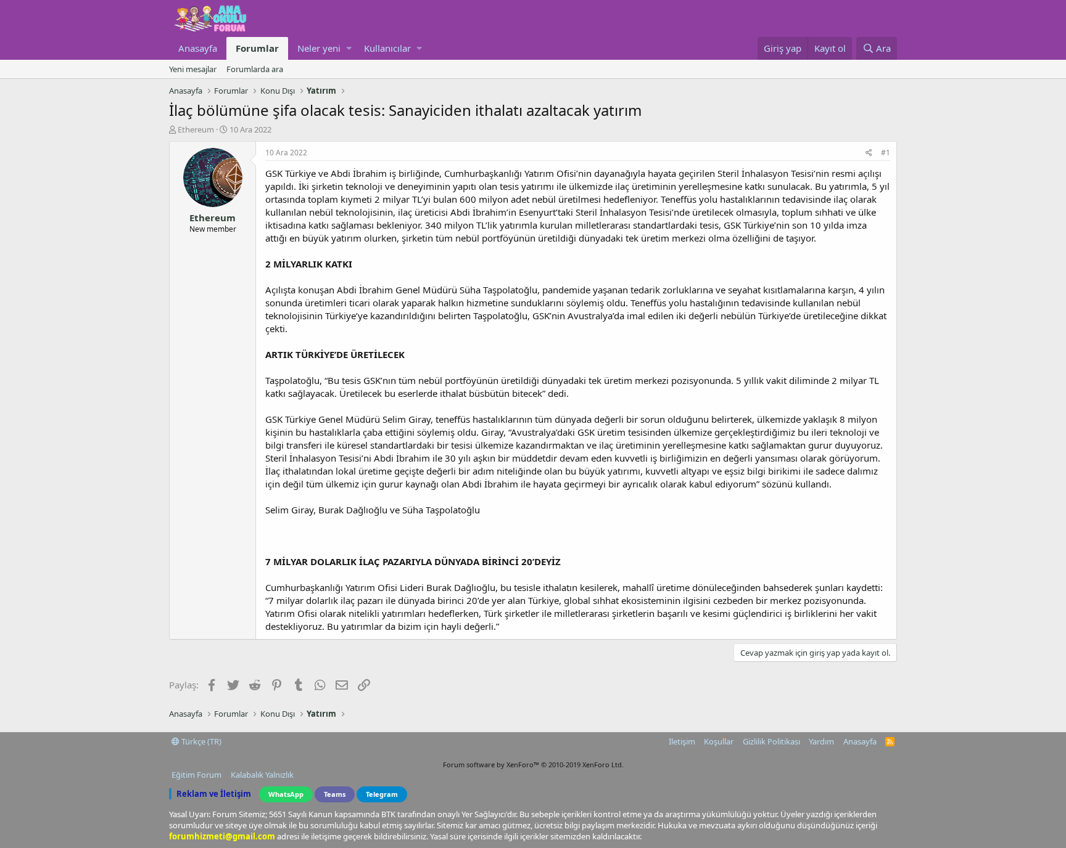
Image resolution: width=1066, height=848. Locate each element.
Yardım (821, 741)
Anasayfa (197, 48)
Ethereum (196, 129)
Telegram (382, 794)
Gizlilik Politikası (771, 741)
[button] (349, 48)
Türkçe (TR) (200, 741)
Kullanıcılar (387, 48)
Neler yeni (319, 48)
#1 (885, 152)
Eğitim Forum (196, 774)
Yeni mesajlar (193, 69)
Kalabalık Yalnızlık (262, 774)
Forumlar (257, 48)
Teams (334, 794)
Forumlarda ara (254, 69)
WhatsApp (286, 794)
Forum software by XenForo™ (533, 764)
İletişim (682, 741)
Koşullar (718, 741)
